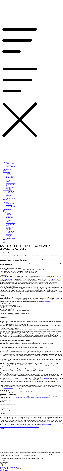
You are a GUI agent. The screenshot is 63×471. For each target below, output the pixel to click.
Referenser (8, 188)
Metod (4, 167)
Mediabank (9, 195)
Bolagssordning (10, 176)
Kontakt (5, 199)
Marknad (5, 170)
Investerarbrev (9, 192)
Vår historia (9, 165)
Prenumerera (9, 194)
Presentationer (9, 196)
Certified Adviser (10, 187)
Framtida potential (10, 166)
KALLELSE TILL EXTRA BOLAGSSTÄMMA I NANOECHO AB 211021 (19, 427)
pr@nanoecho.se (8, 410)
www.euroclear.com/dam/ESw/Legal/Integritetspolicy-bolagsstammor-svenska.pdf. (31, 397)
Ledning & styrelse (10, 173)
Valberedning (9, 177)
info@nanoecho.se (9, 279)
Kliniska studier (7, 169)
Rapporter (8, 180)
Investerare (5, 179)
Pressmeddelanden (10, 191)
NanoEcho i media (10, 198)
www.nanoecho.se (52, 279)
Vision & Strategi (10, 163)
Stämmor (8, 174)
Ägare (7, 181)
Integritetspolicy (4, 470)
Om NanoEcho (6, 162)
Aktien (7, 185)
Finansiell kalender (10, 183)
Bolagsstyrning (6, 172)
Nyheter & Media (7, 190)
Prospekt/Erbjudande (11, 184)
